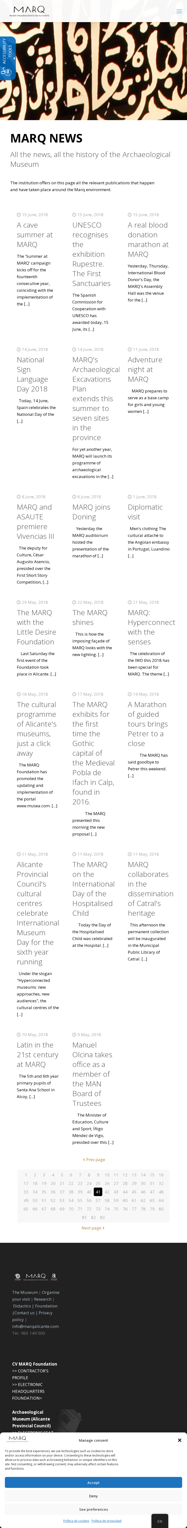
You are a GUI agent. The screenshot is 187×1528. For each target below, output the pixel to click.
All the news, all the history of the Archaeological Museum (90, 159)
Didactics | (24, 1306)
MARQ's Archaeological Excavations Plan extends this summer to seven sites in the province (96, 398)
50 (35, 1200)
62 (143, 1200)
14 (143, 1175)
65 (26, 1209)
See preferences (93, 1509)
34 (35, 1192)
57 (98, 1200)
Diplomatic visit (145, 512)
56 (89, 1200)
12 (125, 1175)
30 (143, 1183)
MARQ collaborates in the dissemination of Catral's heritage (151, 888)
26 (107, 1183)
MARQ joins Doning (91, 512)
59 (116, 1200)
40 (89, 1192)
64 (161, 1200)
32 (161, 1183)
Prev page (95, 1159)
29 (134, 1183)
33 (26, 1192)
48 (161, 1192)
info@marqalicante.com (35, 1326)
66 (35, 1209)
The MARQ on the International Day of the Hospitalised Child (93, 888)
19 (44, 1183)
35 (44, 1192)
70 (71, 1209)
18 (35, 1183)
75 (116, 1209)
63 (152, 1200)
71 (80, 1209)
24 (89, 1183)
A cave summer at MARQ (35, 234)
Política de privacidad (107, 1521)
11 (116, 1175)
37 (62, 1192)
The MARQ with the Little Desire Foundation (36, 627)
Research (42, 1299)
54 (71, 1200)
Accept (93, 1482)
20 (53, 1183)
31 (152, 1183)
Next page (91, 1228)
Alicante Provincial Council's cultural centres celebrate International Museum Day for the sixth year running (38, 913)
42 (107, 1192)
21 (62, 1183)
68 (53, 1209)
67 (44, 1209)
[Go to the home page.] (29, 11)
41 (98, 1192)
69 (62, 1209)
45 (134, 1192)
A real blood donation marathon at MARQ (148, 239)
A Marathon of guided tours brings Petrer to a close (148, 723)
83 (102, 1217)
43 (116, 1192)
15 (152, 1175)
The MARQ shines (90, 617)
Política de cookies (76, 1521)
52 (53, 1200)
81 (84, 1217)
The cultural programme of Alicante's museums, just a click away (36, 728)
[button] (179, 1440)
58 (107, 1200)
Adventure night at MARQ (145, 369)
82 (93, 1217)
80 (161, 1209)
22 (71, 1183)
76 (125, 1209)
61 (134, 1200)
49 (26, 1200)
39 (80, 1192)
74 (107, 1209)
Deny (93, 1495)
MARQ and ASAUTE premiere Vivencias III (35, 521)
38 (71, 1192)
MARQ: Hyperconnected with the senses (156, 627)
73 (98, 1209)
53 (62, 1200)
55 (80, 1200)
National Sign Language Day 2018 (32, 374)
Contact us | (26, 1312)
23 (80, 1183)
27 (116, 1183)
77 (134, 1209)
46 (143, 1192)
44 (125, 1192)
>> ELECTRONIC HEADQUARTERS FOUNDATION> (28, 1391)
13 (134, 1175)
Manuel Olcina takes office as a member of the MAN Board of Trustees (92, 1074)
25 (98, 1183)
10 (107, 1175)
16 (161, 1175)
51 (44, 1200)
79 (152, 1209)
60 (125, 1200)
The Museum (25, 1292)
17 (26, 1183)
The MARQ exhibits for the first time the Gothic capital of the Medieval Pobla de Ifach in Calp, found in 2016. (93, 753)
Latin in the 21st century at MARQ (37, 1054)
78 (143, 1209)
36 (53, 1192)
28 (125, 1183)
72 (89, 1209)
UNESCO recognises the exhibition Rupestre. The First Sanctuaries (91, 254)
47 (152, 1192)
